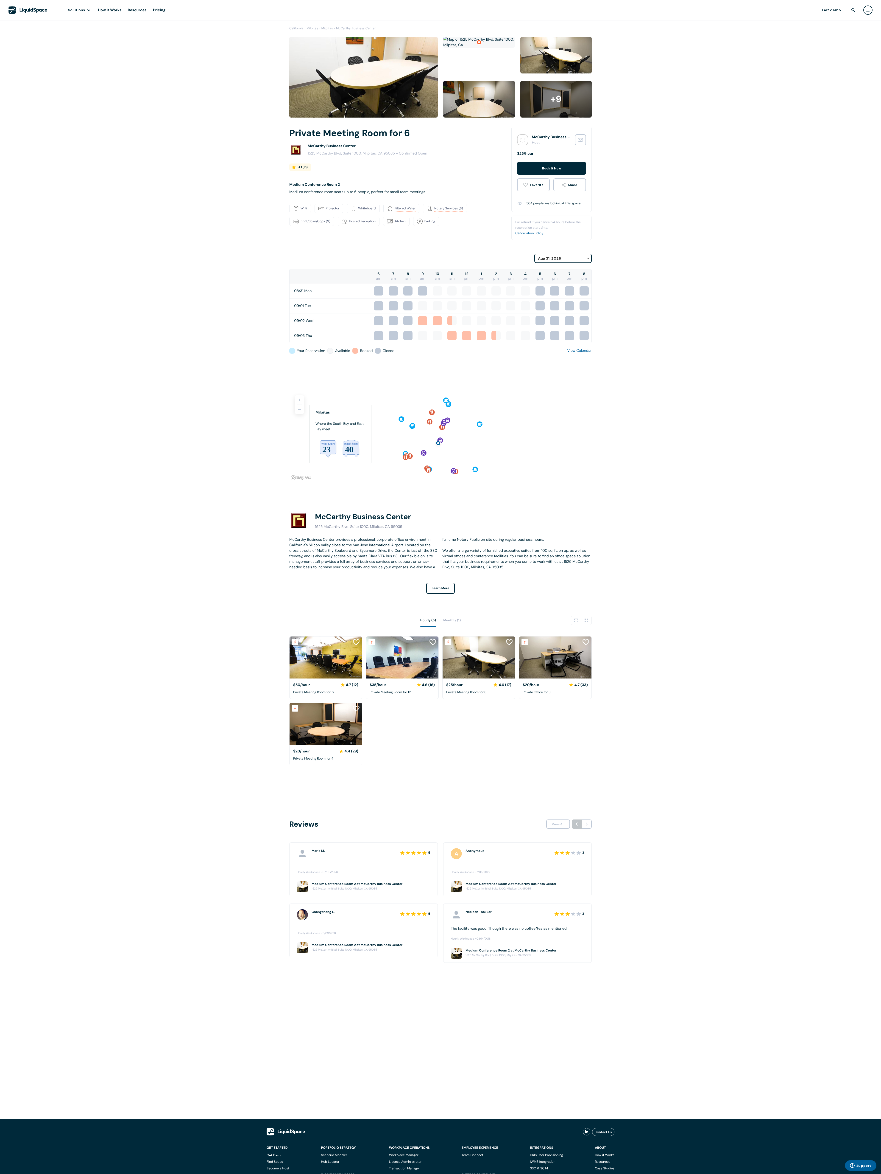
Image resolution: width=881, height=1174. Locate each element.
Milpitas (312, 28)
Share (572, 185)
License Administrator (405, 1162)
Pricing (159, 10)
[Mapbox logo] (301, 477)
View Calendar (579, 350)
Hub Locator (330, 1162)
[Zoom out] (299, 409)
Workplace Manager (403, 1155)
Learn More (440, 588)
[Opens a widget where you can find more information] (860, 1166)
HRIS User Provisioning (546, 1155)
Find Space (275, 1162)
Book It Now (551, 168)
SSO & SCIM (539, 1168)
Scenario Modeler (334, 1155)
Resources (137, 10)
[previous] (577, 824)
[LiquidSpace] (286, 1131)
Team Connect (472, 1155)
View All (558, 824)
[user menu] (868, 10)
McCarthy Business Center (356, 28)
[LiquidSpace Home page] (27, 10)
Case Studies (604, 1168)
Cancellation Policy (529, 233)
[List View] (576, 620)
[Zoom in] (299, 400)
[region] (440, 436)
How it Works (109, 10)
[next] (587, 824)
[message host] (580, 139)
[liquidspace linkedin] (586, 1132)
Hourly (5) (428, 620)
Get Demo (274, 1155)
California (296, 28)
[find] (853, 10)
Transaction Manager (404, 1168)
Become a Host (278, 1168)
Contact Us (603, 1132)
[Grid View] (586, 620)
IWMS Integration (542, 1162)
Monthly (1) (452, 620)
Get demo (831, 10)
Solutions (76, 10)
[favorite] (533, 184)
